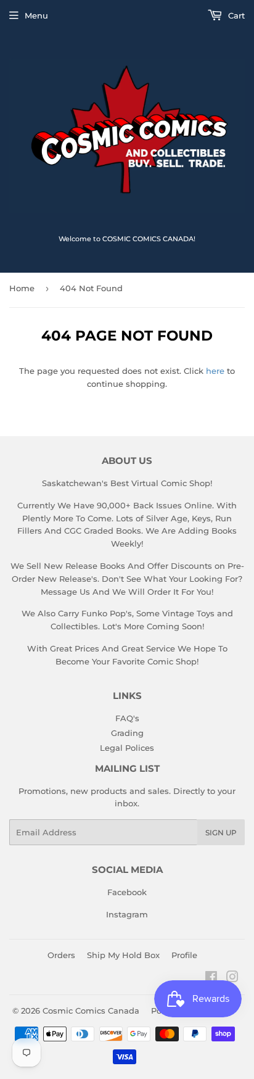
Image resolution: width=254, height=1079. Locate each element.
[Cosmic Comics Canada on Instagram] (232, 978)
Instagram (127, 914)
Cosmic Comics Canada (91, 1010)
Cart (235, 15)
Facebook (127, 892)
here (215, 371)
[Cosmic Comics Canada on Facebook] (211, 978)
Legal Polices (127, 748)
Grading (127, 733)
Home (22, 288)
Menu (36, 15)
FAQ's (127, 718)
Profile (184, 955)
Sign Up (221, 832)
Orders (61, 955)
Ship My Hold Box (123, 955)
